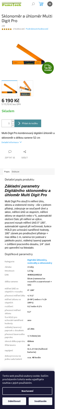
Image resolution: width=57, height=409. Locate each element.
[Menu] (50, 4)
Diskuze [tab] (15, 171)
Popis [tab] (7, 171)
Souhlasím (40, 401)
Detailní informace (10, 142)
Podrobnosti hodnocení (37, 29)
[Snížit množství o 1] (12, 125)
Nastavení (27, 391)
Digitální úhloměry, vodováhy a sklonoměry (39, 261)
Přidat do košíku (30, 123)
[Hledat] (33, 4)
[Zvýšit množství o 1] (12, 121)
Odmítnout (14, 401)
